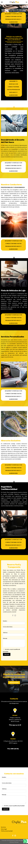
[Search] (26, 2)
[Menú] (2, 2)
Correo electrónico (7, 626)
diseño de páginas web (21, 840)
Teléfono (5, 632)
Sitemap (12, 842)
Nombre (5, 621)
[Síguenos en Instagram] (15, 615)
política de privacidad (19, 805)
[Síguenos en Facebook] (13, 615)
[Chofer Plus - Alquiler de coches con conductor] (14, 2)
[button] (25, 841)
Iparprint (12, 840)
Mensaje (5, 638)
